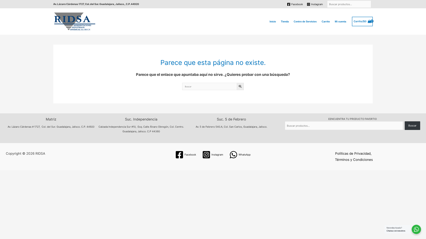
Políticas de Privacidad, (353, 154)
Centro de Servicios (305, 21)
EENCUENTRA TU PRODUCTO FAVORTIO (352, 118)
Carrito (326, 21)
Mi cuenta (340, 21)
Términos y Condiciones (354, 160)
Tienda (285, 21)
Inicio (273, 21)
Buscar (412, 125)
